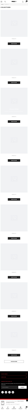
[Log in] (23, 1)
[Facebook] (2, 392)
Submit (22, 387)
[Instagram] (6, 392)
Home (2, 4)
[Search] (5, 1)
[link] (7, 408)
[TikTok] (13, 392)
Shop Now (14, 43)
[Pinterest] (9, 392)
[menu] (1, 1)
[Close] (27, 400)
